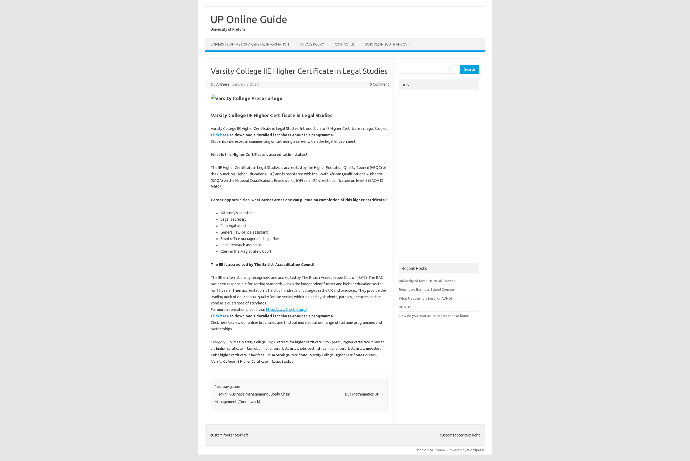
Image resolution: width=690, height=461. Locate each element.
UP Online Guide (249, 19)
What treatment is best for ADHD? (426, 298)
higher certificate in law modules (354, 348)
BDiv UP (405, 307)
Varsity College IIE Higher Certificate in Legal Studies (252, 361)
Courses (233, 342)
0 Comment (379, 84)
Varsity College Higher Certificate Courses (343, 355)
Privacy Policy (312, 44)
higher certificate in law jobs (238, 348)
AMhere (223, 84)
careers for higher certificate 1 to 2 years (309, 342)
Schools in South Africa (386, 44)
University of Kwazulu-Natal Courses (427, 281)
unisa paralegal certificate (287, 355)
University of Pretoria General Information (250, 44)
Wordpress (476, 450)
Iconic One (425, 450)
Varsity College (254, 342)
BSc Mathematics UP (364, 394)
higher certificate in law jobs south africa (294, 348)
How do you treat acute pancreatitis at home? (435, 316)
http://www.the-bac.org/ (286, 309)
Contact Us (344, 44)
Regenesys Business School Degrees (427, 289)
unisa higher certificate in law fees (237, 355)
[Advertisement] (439, 175)
